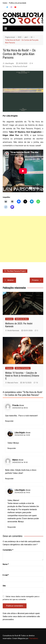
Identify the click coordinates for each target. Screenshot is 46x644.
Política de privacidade (17, 3)
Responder (9, 421)
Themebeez (33, 638)
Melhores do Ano (22, 319)
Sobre (5, 3)
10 (37, 383)
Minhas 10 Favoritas (22, 368)
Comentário (8, 550)
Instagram (11, 7)
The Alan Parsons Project (16, 271)
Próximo (35, 280)
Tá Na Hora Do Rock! (19, 66)
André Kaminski (13, 330)
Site (4, 586)
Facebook (3, 7)
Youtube (15, 7)
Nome (6, 564)
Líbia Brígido (20, 432)
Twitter (7, 7)
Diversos (8, 66)
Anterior (10, 280)
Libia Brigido (9, 63)
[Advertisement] (23, 239)
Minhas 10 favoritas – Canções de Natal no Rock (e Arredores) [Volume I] (22, 375)
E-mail (6, 575)
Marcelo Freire (12, 383)
